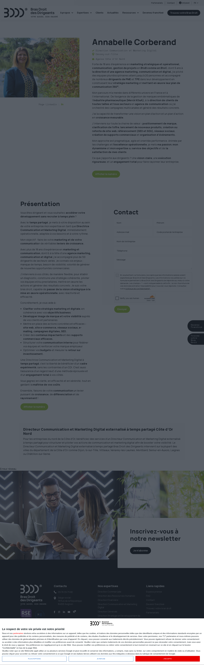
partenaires (18, 633)
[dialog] (102, 642)
